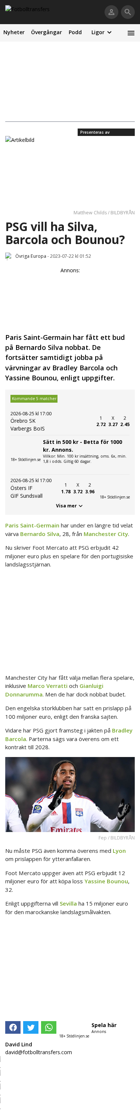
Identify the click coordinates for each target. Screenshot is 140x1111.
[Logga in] (111, 12)
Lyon (119, 850)
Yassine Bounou (106, 881)
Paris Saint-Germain (32, 525)
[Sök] (128, 12)
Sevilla (68, 903)
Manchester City (106, 533)
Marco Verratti (48, 685)
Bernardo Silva (39, 533)
